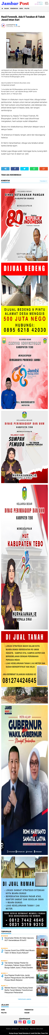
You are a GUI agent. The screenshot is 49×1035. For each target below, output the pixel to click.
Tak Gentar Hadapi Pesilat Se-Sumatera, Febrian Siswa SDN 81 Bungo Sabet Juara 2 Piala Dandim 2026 (19, 966)
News (21, 8)
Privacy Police (24, 1029)
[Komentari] (43, 168)
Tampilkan (43, 181)
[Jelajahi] (46, 3)
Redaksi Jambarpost (12, 1029)
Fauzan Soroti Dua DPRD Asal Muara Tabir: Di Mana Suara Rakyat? (20, 951)
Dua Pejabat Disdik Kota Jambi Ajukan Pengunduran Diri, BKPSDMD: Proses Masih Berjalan (20, 977)
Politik (26, 8)
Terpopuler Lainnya (24, 999)
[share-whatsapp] (34, 168)
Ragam (6, 8)
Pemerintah (14, 8)
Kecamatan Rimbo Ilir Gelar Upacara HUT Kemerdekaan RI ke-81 (19, 939)
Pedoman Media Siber (36, 1029)
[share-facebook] (15, 168)
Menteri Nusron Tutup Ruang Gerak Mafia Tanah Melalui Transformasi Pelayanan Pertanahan (19, 990)
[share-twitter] (24, 168)
